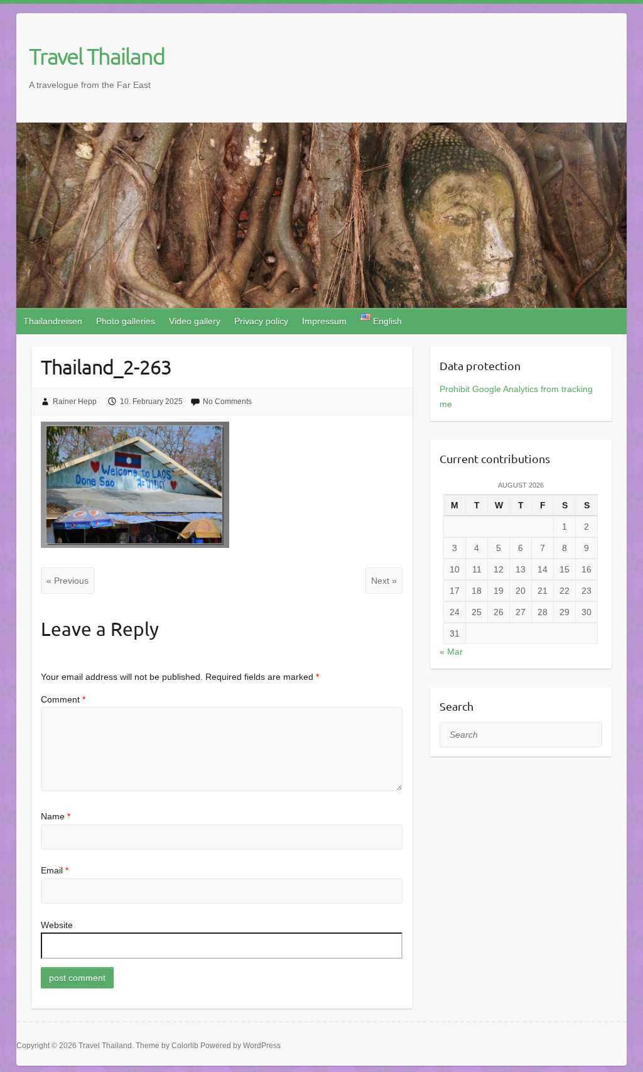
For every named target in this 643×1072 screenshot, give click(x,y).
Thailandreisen (52, 321)
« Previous (67, 581)
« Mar (451, 652)
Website (57, 925)
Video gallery (194, 321)
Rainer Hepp (75, 401)
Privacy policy (261, 321)
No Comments (227, 401)
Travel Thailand (97, 56)
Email (54, 870)
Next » (384, 581)
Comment (63, 699)
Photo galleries (125, 321)
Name (55, 816)
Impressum (324, 321)
